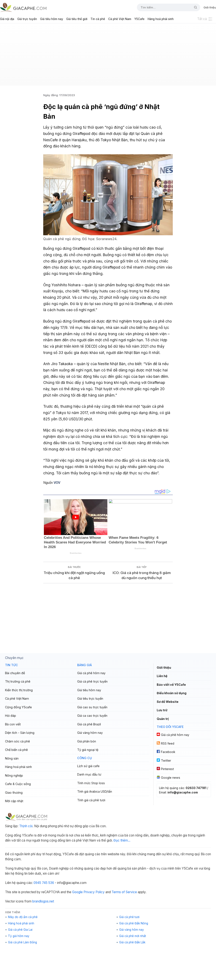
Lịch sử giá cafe (88, 766)
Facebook (168, 752)
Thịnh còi (25, 826)
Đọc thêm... (121, 840)
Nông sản (12, 758)
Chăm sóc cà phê (17, 741)
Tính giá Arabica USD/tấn (94, 791)
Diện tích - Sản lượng (19, 732)
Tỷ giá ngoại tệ (87, 750)
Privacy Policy (94, 892)
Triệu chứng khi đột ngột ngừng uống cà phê (74, 575)
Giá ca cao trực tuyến (92, 715)
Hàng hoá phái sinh (161, 19)
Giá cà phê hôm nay (91, 673)
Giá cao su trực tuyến (92, 707)
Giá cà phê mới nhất (132, 936)
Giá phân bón (86, 741)
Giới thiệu (210, 7)
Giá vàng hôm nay (90, 732)
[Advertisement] (108, 56)
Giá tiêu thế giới (76, 19)
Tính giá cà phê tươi (91, 800)
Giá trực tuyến (27, 19)
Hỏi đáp (10, 715)
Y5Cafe (139, 19)
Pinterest (167, 769)
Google (77, 892)
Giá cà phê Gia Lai (20, 929)
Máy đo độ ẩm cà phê (23, 917)
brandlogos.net (43, 901)
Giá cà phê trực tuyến (92, 681)
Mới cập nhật (14, 801)
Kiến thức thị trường (19, 690)
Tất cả (202, 19)
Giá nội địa (7, 19)
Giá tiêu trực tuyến (90, 698)
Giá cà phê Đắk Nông (133, 923)
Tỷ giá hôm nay (18, 936)
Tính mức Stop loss (91, 783)
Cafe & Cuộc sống (18, 784)
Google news (170, 777)
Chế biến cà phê (16, 750)
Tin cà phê (97, 19)
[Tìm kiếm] (193, 7)
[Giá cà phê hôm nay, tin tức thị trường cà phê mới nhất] (23, 7)
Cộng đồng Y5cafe (18, 707)
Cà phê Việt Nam (119, 19)
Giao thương (14, 792)
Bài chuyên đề (15, 673)
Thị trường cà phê (17, 681)
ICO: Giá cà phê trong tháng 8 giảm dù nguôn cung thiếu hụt (142, 575)
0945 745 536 (44, 883)
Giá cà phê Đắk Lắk (132, 942)
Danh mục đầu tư (89, 774)
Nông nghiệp (14, 775)
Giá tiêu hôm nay (51, 19)
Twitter (166, 760)
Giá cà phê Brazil (89, 724)
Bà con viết (13, 724)
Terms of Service (124, 892)
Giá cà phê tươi (129, 917)
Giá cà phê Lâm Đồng (22, 942)
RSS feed (167, 743)
